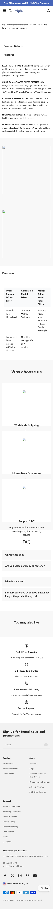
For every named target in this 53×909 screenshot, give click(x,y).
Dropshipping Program (39, 781)
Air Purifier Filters (10, 768)
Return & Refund (10, 816)
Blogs (31, 768)
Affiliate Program (36, 786)
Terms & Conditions (11, 806)
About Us (33, 763)
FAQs (5, 836)
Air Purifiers (8, 763)
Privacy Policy (9, 821)
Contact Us (7, 841)
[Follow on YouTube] (35, 876)
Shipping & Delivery (11, 811)
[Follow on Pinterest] (27, 876)
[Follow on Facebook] (5, 876)
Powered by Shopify (34, 900)
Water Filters (8, 773)
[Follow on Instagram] (20, 876)
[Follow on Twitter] (12, 876)
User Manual (8, 831)
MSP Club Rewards (37, 791)
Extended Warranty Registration (37, 775)
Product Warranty (10, 826)
